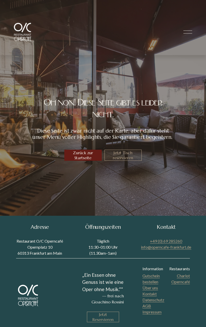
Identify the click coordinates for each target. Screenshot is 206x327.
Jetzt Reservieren (103, 317)
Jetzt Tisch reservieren (123, 155)
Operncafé (180, 281)
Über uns (150, 287)
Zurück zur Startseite (83, 155)
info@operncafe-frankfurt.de (166, 247)
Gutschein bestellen (151, 278)
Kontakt (149, 293)
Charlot (183, 275)
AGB (146, 305)
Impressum (152, 311)
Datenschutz (153, 299)
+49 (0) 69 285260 (166, 241)
